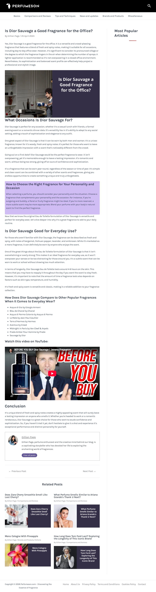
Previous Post (17, 471)
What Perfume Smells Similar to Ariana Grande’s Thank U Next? (76, 496)
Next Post (89, 471)
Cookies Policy (129, 584)
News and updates (89, 16)
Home (66, 584)
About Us (75, 584)
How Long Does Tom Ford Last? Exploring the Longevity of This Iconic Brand (76, 537)
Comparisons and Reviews (37, 16)
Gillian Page (29, 437)
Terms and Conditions (109, 584)
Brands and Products (113, 16)
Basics (17, 16)
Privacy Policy (88, 584)
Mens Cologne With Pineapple (21, 536)
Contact (142, 584)
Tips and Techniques (65, 16)
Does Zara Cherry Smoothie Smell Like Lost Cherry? (26, 496)
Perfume (37, 540)
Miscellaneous (135, 16)
